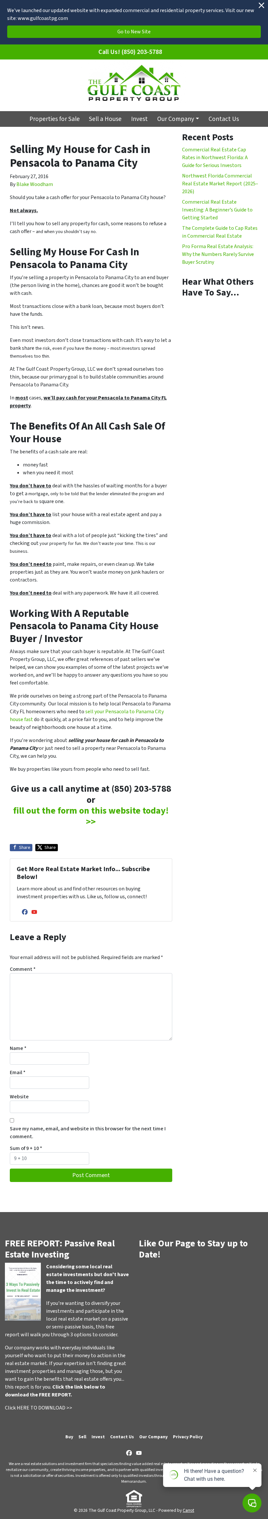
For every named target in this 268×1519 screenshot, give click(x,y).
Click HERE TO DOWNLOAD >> (38, 1407)
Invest (139, 119)
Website (19, 1096)
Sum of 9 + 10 (26, 1148)
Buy (69, 1437)
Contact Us (224, 119)
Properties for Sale (54, 119)
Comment (23, 969)
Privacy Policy (188, 1437)
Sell (82, 1437)
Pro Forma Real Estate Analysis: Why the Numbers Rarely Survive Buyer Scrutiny (218, 254)
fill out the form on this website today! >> (91, 816)
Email (17, 1072)
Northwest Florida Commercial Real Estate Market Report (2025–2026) (220, 183)
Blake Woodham (34, 184)
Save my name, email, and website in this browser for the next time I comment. (88, 1132)
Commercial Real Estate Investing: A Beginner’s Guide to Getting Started (217, 209)
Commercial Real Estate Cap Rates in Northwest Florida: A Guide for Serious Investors (215, 157)
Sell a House (105, 119)
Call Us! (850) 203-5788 (130, 52)
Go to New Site (134, 31)
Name (18, 1048)
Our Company (175, 119)
